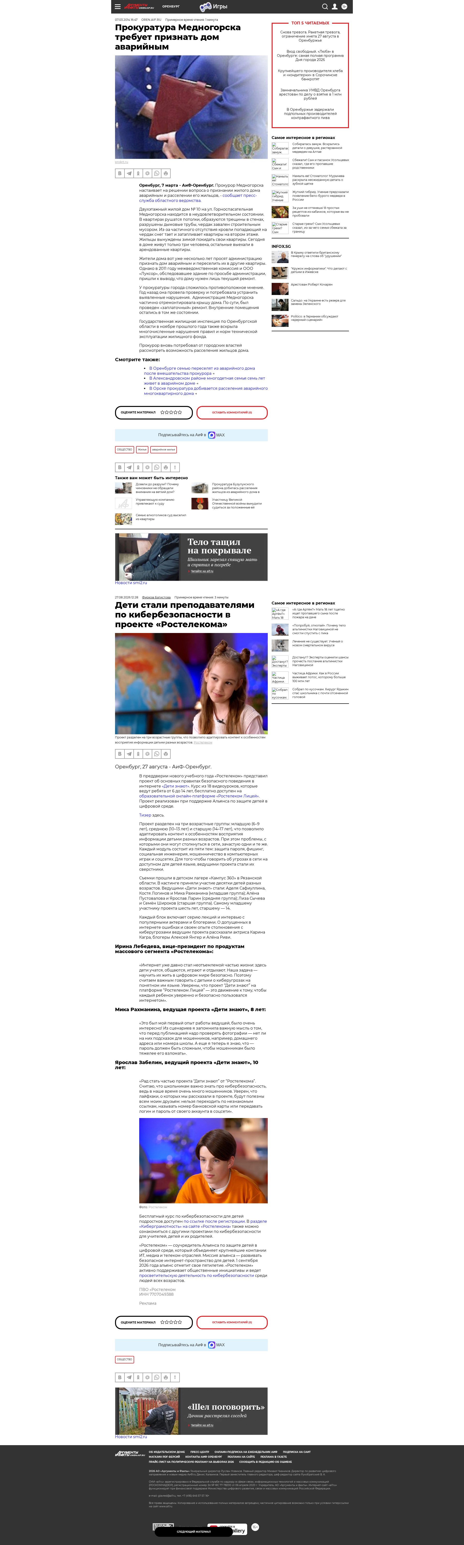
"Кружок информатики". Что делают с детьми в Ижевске (319, 270)
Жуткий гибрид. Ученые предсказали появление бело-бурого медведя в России (320, 195)
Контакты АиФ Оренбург (203, 1456)
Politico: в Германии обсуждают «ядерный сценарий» (314, 318)
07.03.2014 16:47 (126, 20)
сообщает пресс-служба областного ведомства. (198, 198)
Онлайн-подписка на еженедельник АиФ (246, 1452)
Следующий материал (194, 1531)
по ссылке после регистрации (214, 1221)
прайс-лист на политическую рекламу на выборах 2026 (191, 1462)
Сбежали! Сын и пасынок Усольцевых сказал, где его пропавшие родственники (320, 163)
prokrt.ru (121, 162)
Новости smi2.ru (131, 583)
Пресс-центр (199, 1452)
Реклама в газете (274, 1456)
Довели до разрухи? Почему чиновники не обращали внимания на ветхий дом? (157, 488)
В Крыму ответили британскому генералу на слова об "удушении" (316, 254)
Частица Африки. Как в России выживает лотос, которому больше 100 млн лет (319, 677)
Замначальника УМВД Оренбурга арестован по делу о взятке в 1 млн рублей (310, 94)
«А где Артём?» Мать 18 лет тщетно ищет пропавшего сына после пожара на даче (318, 613)
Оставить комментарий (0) (232, 412)
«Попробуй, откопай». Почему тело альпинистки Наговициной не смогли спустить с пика (319, 629)
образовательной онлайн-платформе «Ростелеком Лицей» (199, 796)
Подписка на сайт (297, 1452)
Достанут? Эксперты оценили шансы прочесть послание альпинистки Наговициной (320, 661)
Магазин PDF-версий (164, 1456)
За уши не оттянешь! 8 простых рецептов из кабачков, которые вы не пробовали (320, 211)
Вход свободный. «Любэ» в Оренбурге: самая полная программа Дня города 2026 (310, 56)
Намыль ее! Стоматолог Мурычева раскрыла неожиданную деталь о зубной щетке (318, 179)
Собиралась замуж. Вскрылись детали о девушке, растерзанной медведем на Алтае (317, 148)
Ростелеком (203, 742)
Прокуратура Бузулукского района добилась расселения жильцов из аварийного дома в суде (225, 490)
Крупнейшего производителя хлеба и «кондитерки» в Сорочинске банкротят (310, 75)
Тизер (145, 815)
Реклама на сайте (241, 1456)
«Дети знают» (175, 786)
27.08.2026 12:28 (126, 597)
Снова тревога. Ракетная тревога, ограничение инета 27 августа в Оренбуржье (310, 36)
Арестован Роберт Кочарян (312, 284)
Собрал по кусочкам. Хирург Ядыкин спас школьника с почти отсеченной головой (320, 693)
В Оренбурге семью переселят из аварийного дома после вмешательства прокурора (199, 371)
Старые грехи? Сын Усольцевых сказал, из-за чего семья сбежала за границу (319, 227)
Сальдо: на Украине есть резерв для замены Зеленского (318, 302)
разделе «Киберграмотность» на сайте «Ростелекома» (203, 1224)
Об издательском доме (167, 1452)
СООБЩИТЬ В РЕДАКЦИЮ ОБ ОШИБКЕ (265, 1462)
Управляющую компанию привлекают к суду (155, 501)
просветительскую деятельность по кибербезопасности (196, 1275)
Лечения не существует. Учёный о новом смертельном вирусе (317, 643)
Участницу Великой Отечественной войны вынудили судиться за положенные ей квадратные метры (237, 505)
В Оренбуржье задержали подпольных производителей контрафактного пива (310, 114)
